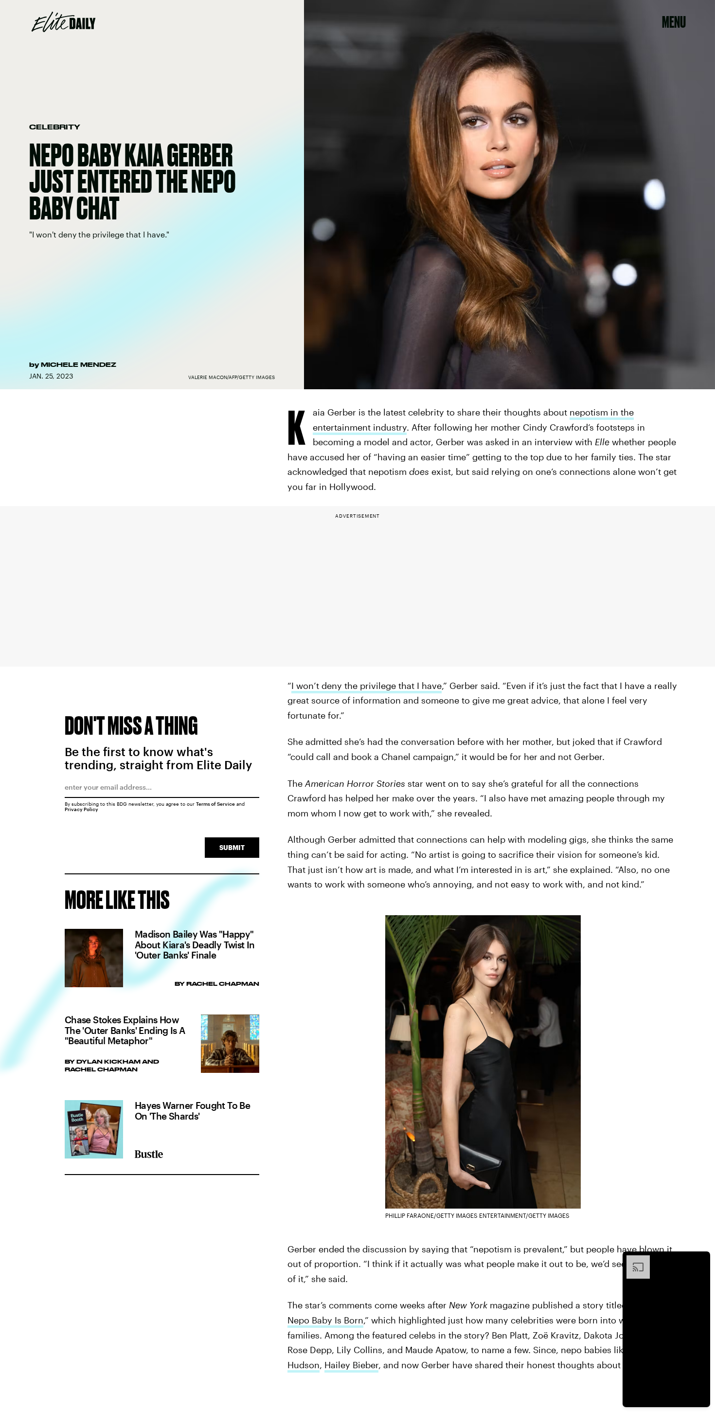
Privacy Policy (81, 809)
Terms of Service (215, 804)
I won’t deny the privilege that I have (366, 685)
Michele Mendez (78, 364)
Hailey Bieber (351, 1364)
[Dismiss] (699, 1260)
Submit (232, 847)
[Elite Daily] (63, 22)
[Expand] (633, 1260)
